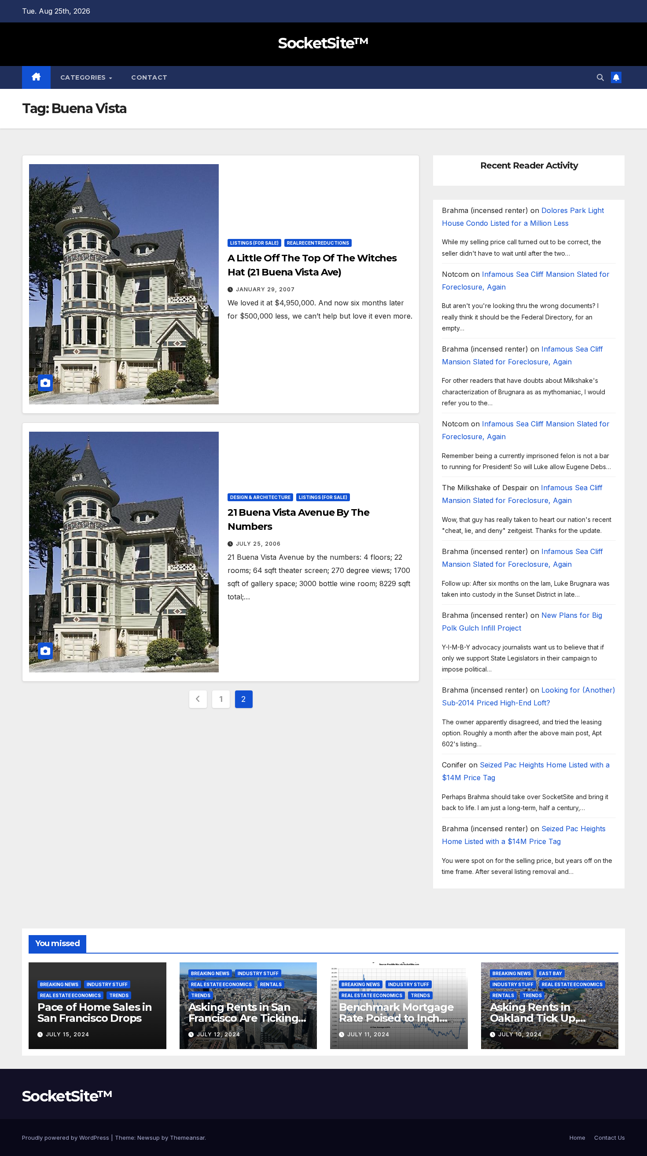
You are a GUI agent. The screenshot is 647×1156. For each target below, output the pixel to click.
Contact (149, 77)
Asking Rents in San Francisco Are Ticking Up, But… (243, 1018)
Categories (84, 77)
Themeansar (187, 1137)
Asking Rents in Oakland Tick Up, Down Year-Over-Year (545, 1018)
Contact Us (609, 1137)
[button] (600, 77)
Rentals (271, 984)
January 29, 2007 (265, 289)
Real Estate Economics (70, 995)
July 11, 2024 (368, 1034)
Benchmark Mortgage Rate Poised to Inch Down (396, 1018)
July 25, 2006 (258, 543)
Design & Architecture (260, 497)
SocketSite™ (323, 43)
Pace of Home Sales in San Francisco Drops (94, 1012)
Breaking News (59, 984)
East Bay (550, 973)
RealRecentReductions (318, 243)
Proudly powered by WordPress (66, 1137)
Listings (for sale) (254, 243)
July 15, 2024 (67, 1034)
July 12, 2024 (218, 1034)
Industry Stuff (107, 984)
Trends (119, 995)
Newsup (148, 1137)
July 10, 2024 (520, 1034)
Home (577, 1137)
